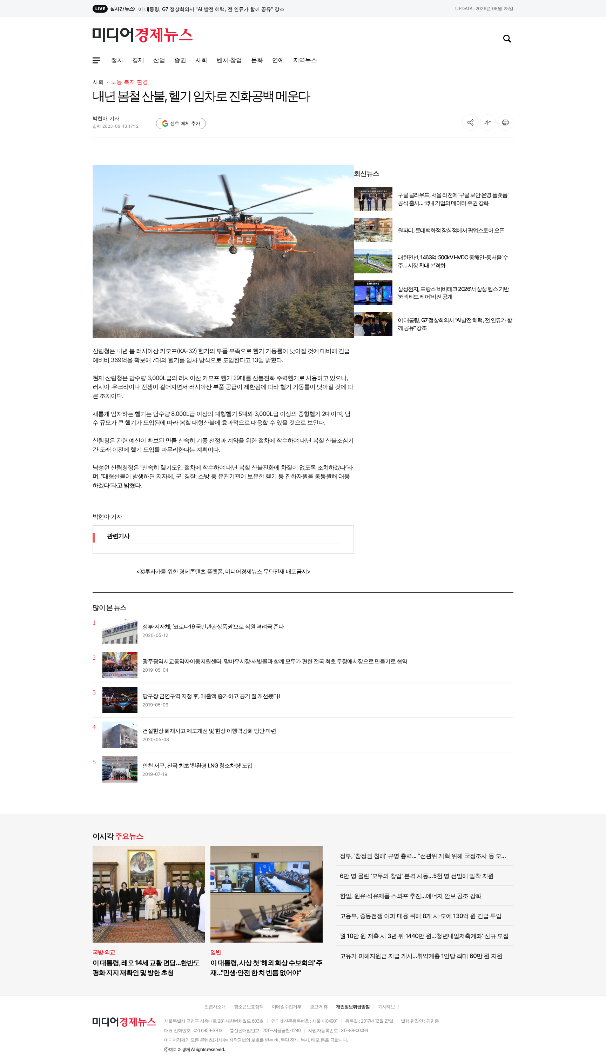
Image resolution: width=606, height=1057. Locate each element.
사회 (98, 81)
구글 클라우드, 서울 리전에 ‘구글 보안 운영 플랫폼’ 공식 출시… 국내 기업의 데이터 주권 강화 (453, 198)
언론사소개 (214, 1006)
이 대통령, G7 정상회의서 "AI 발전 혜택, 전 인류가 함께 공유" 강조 (455, 324)
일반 (215, 952)
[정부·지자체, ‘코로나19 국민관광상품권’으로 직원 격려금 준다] (119, 630)
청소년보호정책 (248, 1006)
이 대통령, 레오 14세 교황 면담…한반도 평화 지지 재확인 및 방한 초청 (146, 968)
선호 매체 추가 (185, 123)
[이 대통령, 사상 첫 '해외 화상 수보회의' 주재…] (266, 894)
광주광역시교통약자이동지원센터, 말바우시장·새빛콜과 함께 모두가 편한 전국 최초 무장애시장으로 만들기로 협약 (274, 661)
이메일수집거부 (286, 1006)
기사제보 (386, 1006)
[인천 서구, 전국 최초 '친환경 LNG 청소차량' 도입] (119, 769)
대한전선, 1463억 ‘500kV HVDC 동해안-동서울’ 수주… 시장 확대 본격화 (453, 261)
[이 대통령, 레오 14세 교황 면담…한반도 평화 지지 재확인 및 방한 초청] (149, 894)
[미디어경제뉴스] (143, 36)
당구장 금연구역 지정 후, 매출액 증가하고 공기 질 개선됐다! (211, 695)
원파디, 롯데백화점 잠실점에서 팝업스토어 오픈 (451, 230)
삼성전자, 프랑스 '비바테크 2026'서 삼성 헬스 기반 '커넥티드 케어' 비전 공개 (220, 9)
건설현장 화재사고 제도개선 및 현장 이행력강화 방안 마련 (209, 730)
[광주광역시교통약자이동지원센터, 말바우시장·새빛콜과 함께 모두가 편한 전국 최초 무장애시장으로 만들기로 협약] (119, 665)
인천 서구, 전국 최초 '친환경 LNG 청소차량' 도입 (197, 765)
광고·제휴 (319, 1006)
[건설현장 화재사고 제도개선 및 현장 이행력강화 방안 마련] (119, 735)
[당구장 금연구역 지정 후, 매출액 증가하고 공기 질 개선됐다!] (119, 700)
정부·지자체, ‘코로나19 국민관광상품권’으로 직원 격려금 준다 (213, 626)
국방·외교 (104, 952)
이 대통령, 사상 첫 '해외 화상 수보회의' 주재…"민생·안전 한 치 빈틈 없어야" (266, 968)
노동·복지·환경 (129, 82)
